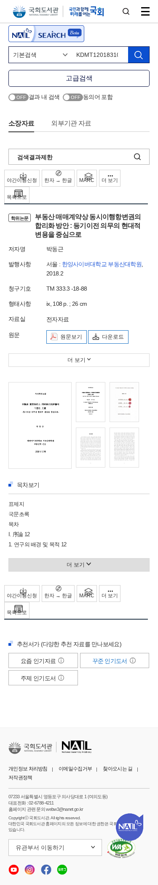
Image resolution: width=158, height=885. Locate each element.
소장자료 (21, 123)
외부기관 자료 (71, 123)
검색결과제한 (35, 157)
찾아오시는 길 (117, 769)
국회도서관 (36, 11)
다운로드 (113, 337)
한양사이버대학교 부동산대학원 (102, 264)
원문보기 (71, 337)
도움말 (61, 660)
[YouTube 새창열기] (14, 867)
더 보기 (110, 180)
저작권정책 (20, 778)
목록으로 (17, 197)
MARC (86, 180)
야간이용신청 (22, 180)
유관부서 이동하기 (40, 847)
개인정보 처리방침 (28, 769)
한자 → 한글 (58, 180)
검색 (126, 11)
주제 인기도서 (39, 678)
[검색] (138, 55)
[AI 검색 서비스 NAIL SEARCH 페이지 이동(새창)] (46, 33)
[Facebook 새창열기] (47, 867)
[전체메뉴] (145, 11)
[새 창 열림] (121, 848)
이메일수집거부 (75, 769)
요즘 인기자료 (39, 661)
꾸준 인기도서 (110, 661)
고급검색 (79, 78)
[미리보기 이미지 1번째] (40, 424)
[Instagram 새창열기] (30, 867)
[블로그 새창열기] (62, 867)
